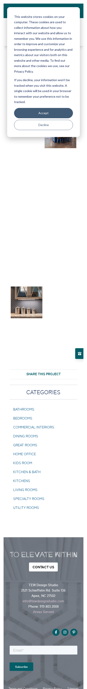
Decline (43, 125)
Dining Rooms (25, 436)
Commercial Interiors (33, 427)
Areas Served (43, 611)
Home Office (24, 454)
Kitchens (21, 481)
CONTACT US (43, 567)
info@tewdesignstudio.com (43, 601)
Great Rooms (25, 445)
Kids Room (22, 463)
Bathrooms (23, 409)
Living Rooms (25, 490)
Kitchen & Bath (27, 472)
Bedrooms (22, 418)
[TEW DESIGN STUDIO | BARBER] (26, 166)
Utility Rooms (26, 508)
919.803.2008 (49, 606)
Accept (43, 113)
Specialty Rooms (28, 499)
